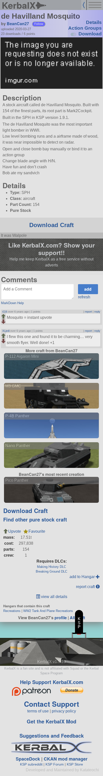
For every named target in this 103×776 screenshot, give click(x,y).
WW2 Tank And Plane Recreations (48, 611)
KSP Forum (55, 764)
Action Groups (85, 28)
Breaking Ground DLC (51, 571)
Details (94, 22)
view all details (53, 597)
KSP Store (75, 764)
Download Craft (51, 225)
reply (97, 311)
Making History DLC (51, 567)
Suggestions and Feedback (52, 735)
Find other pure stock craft (35, 519)
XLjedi (6, 330)
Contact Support (51, 704)
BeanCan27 (18, 23)
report (88, 311)
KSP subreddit (31, 764)
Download (90, 33)
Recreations (11, 611)
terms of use (38, 711)
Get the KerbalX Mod (51, 721)
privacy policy (64, 711)
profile (60, 617)
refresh (84, 297)
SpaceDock (28, 759)
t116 (4, 311)
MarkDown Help (12, 303)
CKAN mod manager (66, 759)
